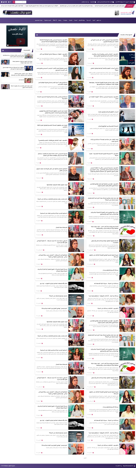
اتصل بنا (118, 465)
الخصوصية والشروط (128, 465)
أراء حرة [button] (89, 20)
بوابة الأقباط (82, 20)
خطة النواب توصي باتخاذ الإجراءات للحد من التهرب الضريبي (77, 5)
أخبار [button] (94, 20)
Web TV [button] (55, 20)
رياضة (59, 20)
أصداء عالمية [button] (48, 20)
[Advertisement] (85, 28)
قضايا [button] (70, 20)
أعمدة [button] (76, 20)
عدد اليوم (99, 20)
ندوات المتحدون (38, 20)
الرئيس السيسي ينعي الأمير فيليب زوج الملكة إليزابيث (47, 5)
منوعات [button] (65, 20)
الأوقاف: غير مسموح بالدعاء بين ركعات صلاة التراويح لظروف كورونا (110, 5)
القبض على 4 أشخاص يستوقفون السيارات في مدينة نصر (18, 5)
